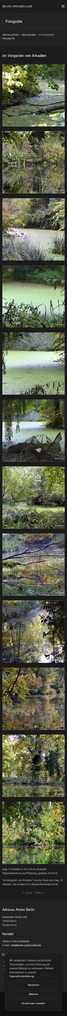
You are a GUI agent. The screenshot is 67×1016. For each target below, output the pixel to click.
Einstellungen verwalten (33, 1003)
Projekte (8, 38)
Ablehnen (33, 994)
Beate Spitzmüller (17, 6)
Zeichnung (29, 34)
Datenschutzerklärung (21, 976)
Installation (10, 34)
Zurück (28, 892)
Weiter (38, 892)
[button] (63, 6)
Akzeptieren (33, 984)
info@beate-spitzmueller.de (26, 945)
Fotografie (46, 34)
